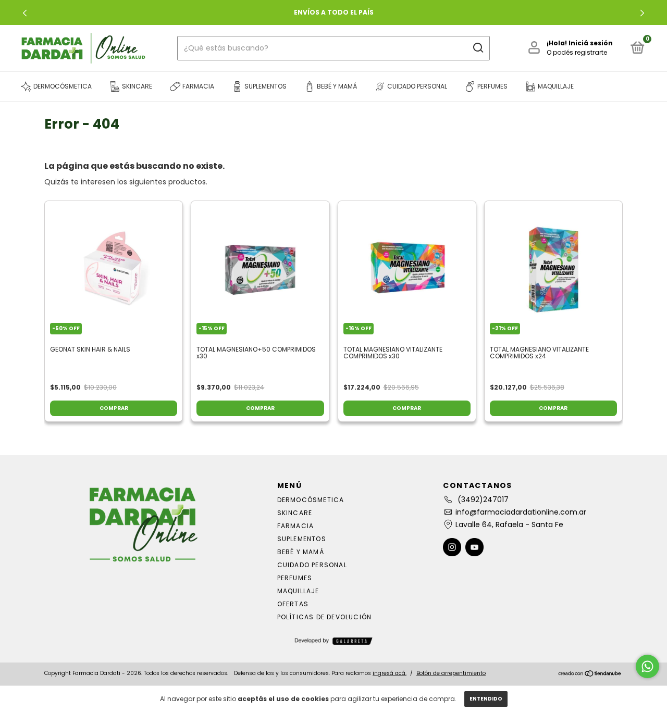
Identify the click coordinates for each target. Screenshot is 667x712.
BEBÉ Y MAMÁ (300, 551)
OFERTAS (292, 603)
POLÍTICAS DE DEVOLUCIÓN (324, 617)
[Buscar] (477, 48)
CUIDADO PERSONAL (312, 564)
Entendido (486, 699)
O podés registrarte (577, 52)
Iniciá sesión (591, 43)
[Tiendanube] (590, 674)
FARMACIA (295, 525)
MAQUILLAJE (298, 590)
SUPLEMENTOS (301, 538)
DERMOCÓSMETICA (310, 499)
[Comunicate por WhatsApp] (647, 666)
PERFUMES (295, 577)
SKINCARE (295, 512)
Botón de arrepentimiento (451, 673)
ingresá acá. (389, 673)
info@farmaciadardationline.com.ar (520, 512)
